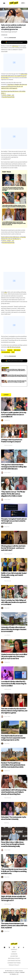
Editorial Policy (14, 958)
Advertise (14, 956)
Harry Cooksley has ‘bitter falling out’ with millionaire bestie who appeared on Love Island (13, 602)
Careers (14, 954)
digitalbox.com (15, 974)
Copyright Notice (14, 960)
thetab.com (11, 970)
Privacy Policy (14, 965)
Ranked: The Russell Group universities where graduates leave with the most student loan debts (13, 765)
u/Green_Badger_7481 (8, 95)
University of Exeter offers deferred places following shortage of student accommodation (13, 629)
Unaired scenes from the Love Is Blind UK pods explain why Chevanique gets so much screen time (14, 656)
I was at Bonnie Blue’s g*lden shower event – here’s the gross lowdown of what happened (14, 206)
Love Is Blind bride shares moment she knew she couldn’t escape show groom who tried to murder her (14, 223)
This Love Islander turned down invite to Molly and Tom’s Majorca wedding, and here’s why (14, 871)
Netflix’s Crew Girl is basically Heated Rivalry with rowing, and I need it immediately (14, 575)
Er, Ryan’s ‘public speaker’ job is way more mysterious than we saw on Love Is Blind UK (13, 415)
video (5, 292)
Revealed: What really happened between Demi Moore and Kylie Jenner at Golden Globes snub (17, 376)
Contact (14, 949)
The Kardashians (6, 352)
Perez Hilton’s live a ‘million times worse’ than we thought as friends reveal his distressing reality (12, 844)
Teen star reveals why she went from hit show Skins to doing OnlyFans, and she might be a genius (14, 711)
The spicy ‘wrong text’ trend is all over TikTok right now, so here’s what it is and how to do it (14, 521)
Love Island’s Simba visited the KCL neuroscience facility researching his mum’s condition (13, 684)
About (14, 951)
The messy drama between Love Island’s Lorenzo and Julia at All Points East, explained (14, 926)
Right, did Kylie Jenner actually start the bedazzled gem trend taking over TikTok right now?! (13, 898)
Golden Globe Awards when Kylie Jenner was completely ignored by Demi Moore (14, 75)
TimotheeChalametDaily (8, 97)
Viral (13, 352)
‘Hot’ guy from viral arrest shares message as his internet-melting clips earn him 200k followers (13, 467)
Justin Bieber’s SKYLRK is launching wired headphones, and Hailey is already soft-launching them (13, 792)
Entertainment (12, 37)
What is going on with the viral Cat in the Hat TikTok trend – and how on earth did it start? (13, 548)
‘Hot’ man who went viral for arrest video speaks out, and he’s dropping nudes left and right (13, 189)
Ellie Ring (6, 37)
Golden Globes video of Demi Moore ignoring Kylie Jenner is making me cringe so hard (17, 381)
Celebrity (10, 350)
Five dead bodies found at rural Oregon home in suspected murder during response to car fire (13, 738)
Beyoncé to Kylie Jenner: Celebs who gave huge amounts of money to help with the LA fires (16, 370)
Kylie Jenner (15, 45)
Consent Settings (14, 963)
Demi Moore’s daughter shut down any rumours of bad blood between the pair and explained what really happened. (14, 86)
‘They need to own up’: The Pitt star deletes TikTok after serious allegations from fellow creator (13, 494)
